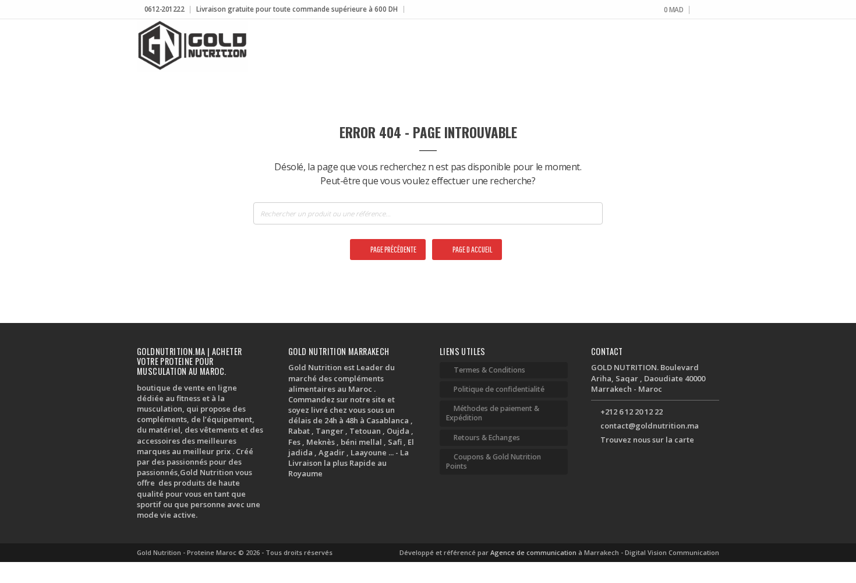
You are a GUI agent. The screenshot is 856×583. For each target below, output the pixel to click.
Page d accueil (472, 249)
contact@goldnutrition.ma (649, 425)
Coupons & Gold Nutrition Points (493, 461)
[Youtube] (716, 10)
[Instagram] (707, 10)
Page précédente (392, 249)
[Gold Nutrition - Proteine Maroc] (192, 45)
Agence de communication (534, 552)
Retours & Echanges (487, 437)
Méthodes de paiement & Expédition (492, 413)
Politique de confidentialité (499, 389)
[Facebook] (698, 10)
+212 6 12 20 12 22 (631, 411)
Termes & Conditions (489, 370)
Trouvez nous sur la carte (647, 439)
